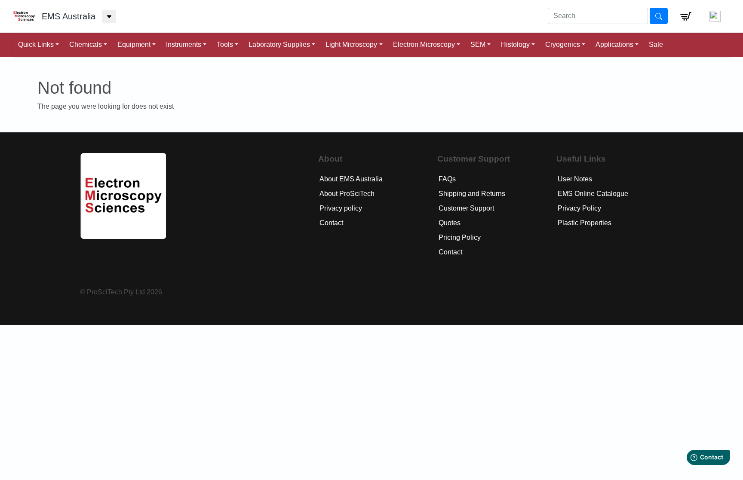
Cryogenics (562, 44)
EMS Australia (68, 16)
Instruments (183, 44)
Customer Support (466, 208)
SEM (477, 44)
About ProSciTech (347, 193)
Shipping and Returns (472, 193)
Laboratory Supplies (279, 44)
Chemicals (85, 44)
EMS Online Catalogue (593, 193)
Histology (515, 44)
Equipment (133, 44)
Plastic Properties (584, 222)
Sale (656, 44)
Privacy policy (340, 208)
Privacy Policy (579, 208)
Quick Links (36, 44)
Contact (331, 222)
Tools (225, 44)
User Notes (575, 179)
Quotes (450, 222)
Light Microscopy (351, 44)
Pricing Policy (460, 237)
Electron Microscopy (424, 44)
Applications (614, 44)
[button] (686, 16)
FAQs (447, 179)
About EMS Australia (351, 179)
